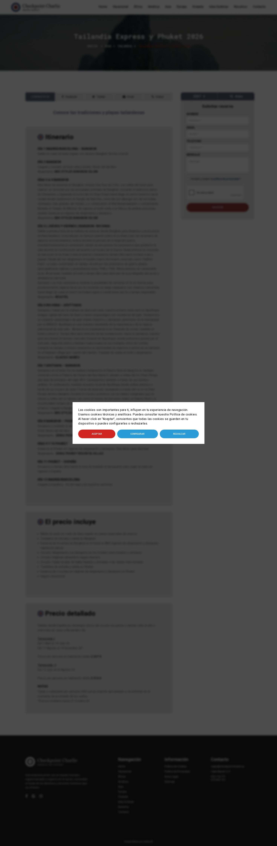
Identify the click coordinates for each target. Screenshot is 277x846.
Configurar (137, 434)
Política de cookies (183, 414)
